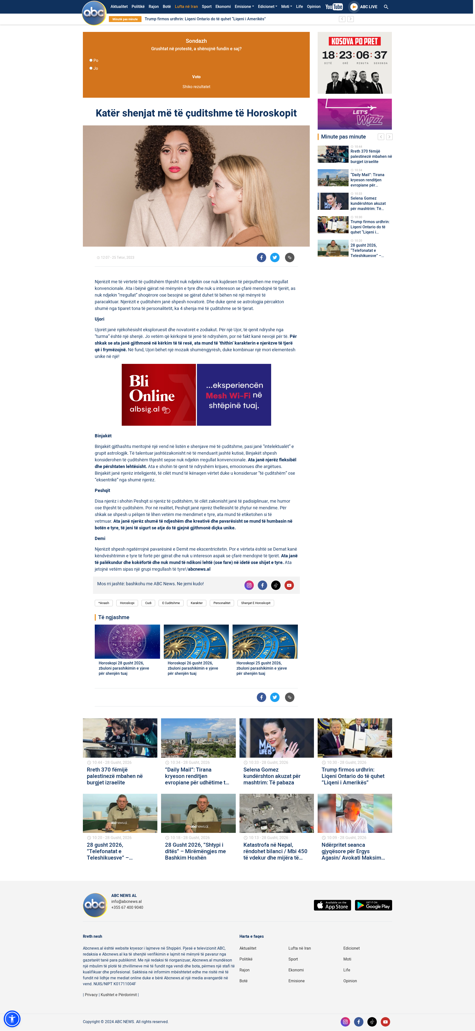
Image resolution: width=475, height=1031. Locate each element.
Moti (285, 7)
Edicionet (266, 7)
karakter (197, 603)
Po (96, 61)
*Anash (103, 603)
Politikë (138, 7)
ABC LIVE (368, 7)
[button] (12, 1019)
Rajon (154, 7)
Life (299, 7)
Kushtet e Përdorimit (119, 995)
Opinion (314, 7)
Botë (167, 7)
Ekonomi (223, 7)
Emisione (243, 7)
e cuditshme (171, 603)
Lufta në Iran (186, 7)
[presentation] (382, 137)
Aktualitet (119, 7)
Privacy (91, 995)
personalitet (222, 603)
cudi (148, 603)
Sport (207, 7)
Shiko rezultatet (196, 87)
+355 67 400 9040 (127, 908)
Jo (96, 68)
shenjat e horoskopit (255, 603)
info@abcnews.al (126, 902)
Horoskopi (127, 603)
